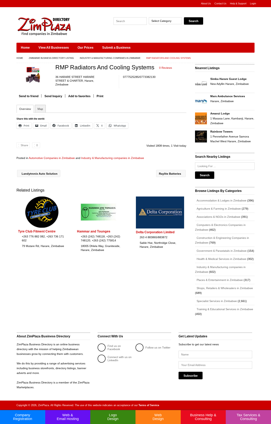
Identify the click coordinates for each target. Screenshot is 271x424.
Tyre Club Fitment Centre (37, 231)
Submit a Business (116, 47)
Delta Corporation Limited (155, 232)
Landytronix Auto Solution (39, 173)
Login (253, 3)
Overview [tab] (25, 108)
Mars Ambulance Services (227, 96)
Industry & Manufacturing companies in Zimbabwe (110, 58)
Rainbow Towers (221, 131)
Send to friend (28, 96)
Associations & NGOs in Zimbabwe (218, 216)
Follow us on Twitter (157, 347)
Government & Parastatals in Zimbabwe (221, 250)
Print (100, 96)
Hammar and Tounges (93, 231)
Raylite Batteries (170, 173)
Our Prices (85, 47)
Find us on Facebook (114, 347)
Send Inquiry (53, 96)
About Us (206, 3)
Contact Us (220, 3)
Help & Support (238, 3)
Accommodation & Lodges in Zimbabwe (221, 200)
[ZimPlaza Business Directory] (54, 26)
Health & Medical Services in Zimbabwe (221, 258)
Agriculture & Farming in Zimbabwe (218, 208)
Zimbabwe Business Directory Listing (51, 58)
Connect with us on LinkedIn (120, 358)
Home (25, 47)
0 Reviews (165, 67)
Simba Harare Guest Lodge (228, 78)
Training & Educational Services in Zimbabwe (224, 309)
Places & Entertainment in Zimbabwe (219, 280)
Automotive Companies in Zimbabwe (52, 158)
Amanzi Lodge (220, 113)
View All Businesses (53, 47)
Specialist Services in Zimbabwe (216, 301)
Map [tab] (40, 108)
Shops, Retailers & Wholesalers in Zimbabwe (224, 288)
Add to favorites (79, 96)
